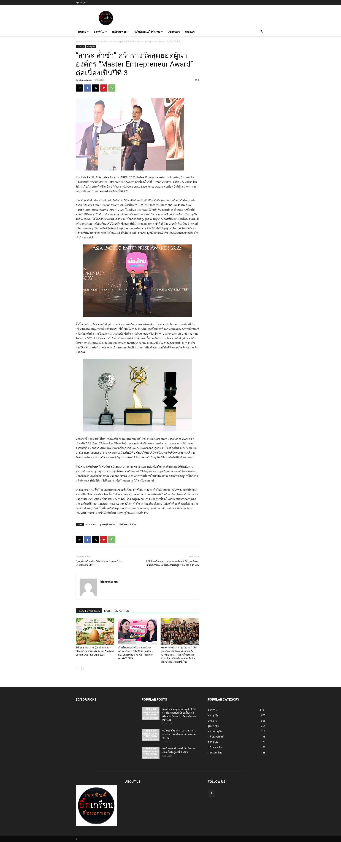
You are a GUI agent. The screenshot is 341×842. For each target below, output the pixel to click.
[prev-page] (78, 669)
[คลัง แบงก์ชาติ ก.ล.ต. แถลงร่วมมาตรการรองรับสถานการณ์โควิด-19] (150, 735)
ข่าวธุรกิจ (91, 46)
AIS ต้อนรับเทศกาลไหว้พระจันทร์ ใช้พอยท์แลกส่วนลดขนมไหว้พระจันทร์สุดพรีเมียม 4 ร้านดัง (172, 563)
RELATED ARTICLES (89, 610)
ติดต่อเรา (190, 31)
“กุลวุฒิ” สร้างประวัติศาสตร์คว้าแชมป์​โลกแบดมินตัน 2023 (99, 563)
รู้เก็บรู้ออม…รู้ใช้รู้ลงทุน (147, 31)
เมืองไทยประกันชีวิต (127, 524)
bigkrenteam (85, 80)
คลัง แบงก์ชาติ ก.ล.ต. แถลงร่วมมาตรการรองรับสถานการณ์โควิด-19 (179, 734)
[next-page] (83, 669)
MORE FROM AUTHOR (116, 610)
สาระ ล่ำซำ (91, 524)
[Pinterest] (103, 88)
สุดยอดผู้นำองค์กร (107, 524)
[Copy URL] (79, 88)
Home (82, 31)
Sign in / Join (81, 2)
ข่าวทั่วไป (99, 31)
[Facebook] (87, 88)
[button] (261, 32)
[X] (95, 88)
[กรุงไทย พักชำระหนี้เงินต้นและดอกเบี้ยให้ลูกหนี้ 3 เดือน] (150, 753)
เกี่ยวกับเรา (174, 31)
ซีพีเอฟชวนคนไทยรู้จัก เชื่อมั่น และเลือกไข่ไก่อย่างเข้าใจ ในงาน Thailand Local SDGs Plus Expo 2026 (95, 651)
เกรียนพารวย (119, 31)
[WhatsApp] (111, 88)
